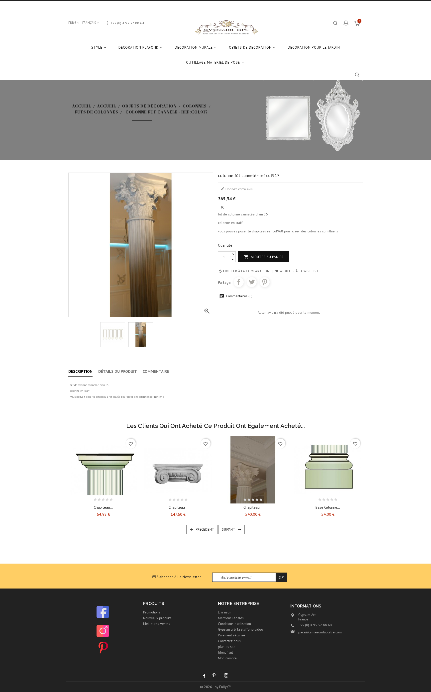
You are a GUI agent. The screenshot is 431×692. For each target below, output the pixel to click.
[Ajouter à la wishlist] (99, 498)
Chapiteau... (103, 507)
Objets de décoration (252, 47)
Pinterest (265, 282)
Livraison (224, 612)
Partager (239, 282)
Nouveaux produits (157, 618)
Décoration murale (196, 47)
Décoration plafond (140, 47)
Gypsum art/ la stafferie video (240, 629)
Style (99, 47)
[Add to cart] (90, 498)
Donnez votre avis (236, 189)
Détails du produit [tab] (117, 371)
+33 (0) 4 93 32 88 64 (315, 625)
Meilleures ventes (156, 623)
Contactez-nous (229, 641)
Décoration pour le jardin (314, 47)
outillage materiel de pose (215, 62)
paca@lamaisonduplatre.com (320, 632)
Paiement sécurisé (231, 635)
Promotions (151, 612)
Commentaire (156, 371)
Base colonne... (328, 507)
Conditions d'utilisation (234, 623)
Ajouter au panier (264, 257)
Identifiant (225, 652)
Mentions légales (231, 618)
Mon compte (227, 658)
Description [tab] (80, 371)
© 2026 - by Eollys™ (215, 687)
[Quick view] (116, 498)
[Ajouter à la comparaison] (108, 498)
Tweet (252, 282)
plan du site (226, 646)
